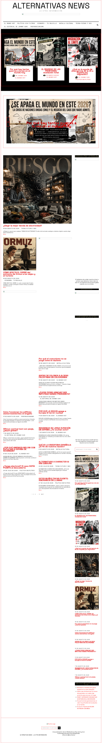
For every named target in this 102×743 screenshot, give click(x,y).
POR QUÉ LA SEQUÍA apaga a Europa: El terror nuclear (52, 412)
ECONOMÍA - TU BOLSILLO (13, 280)
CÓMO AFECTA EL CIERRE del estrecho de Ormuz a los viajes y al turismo (19, 274)
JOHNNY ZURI (22, 75)
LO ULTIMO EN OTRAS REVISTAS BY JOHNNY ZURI (87, 684)
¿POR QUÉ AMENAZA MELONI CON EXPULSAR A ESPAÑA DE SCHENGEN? (19, 449)
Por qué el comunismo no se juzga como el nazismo (52, 359)
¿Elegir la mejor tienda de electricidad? (22, 225)
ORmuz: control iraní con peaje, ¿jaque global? (18, 430)
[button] (97, 449)
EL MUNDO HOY (9, 23)
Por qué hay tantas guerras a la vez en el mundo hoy (19, 71)
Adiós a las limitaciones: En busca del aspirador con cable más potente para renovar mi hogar (87, 693)
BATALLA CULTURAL (66, 23)
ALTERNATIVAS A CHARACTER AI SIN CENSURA (54, 462)
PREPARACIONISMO (37, 26)
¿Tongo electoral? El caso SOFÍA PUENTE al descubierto (19, 467)
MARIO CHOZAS (54, 75)
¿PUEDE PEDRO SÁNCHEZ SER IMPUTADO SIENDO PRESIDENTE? (54, 393)
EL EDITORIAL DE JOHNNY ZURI (16, 26)
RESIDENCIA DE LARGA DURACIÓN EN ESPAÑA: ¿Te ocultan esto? (54, 429)
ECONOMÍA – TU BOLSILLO (47, 23)
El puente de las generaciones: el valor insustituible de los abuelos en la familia (87, 703)
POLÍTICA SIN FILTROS (26, 23)
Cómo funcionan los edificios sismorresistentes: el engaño (17, 413)
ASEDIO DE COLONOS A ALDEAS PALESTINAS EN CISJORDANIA (53, 376)
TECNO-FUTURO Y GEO (84, 23)
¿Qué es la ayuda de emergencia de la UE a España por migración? (82, 72)
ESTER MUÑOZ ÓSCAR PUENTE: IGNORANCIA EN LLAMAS (53, 479)
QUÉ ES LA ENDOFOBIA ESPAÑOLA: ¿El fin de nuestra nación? (55, 446)
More (4, 234)
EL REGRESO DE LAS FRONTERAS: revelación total (51, 71)
